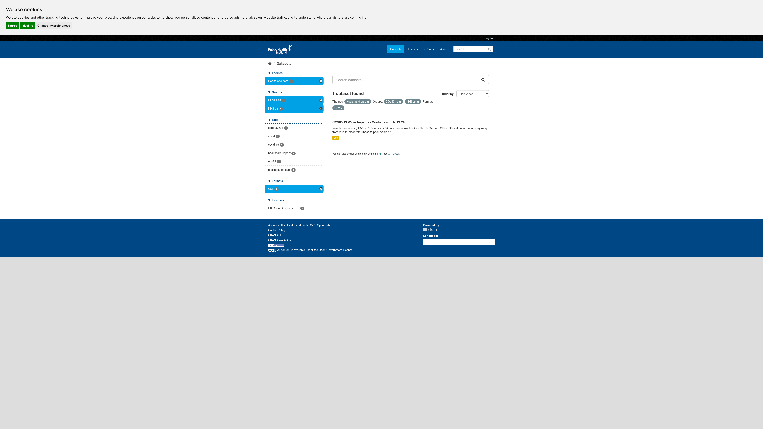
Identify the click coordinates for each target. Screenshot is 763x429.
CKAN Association (279, 240)
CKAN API (274, 235)
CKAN (430, 229)
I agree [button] (12, 25)
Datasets (395, 49)
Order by (448, 94)
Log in (489, 38)
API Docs (393, 153)
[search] (483, 79)
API (380, 153)
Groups (429, 49)
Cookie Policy (276, 230)
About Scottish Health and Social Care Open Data (299, 225)
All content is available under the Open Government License (314, 250)
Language (430, 236)
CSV (336, 137)
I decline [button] (27, 25)
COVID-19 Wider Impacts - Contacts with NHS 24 (368, 122)
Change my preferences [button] (53, 25)
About (443, 49)
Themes (413, 49)
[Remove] (368, 101)
